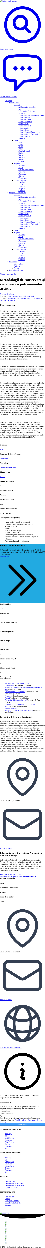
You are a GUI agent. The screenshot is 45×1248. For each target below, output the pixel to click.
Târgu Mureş (9, 1142)
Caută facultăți (10, 1181)
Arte (1, 449)
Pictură (7, 698)
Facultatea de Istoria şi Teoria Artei (21, 296)
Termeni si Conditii (12, 1201)
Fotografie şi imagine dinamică (16, 700)
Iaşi (6, 1136)
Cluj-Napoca (9, 1138)
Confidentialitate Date (13, 1203)
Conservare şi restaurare (8, 467)
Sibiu (6, 1148)
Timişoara (8, 1140)
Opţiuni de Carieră (11, 1187)
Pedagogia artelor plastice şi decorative (19, 711)
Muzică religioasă (11, 708)
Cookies (8, 1205)
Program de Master (7, 294)
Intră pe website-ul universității (11, 1048)
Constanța (8, 1146)
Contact (7, 1199)
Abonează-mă (22, 1124)
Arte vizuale (4, 458)
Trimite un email (6, 848)
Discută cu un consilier (8, 274)
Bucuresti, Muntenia (7, 300)
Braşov (7, 1144)
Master (2, 477)
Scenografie (9, 696)
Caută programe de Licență (14, 1183)
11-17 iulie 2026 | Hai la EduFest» (22, 8)
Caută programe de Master (14, 1185)
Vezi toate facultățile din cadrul (18, 875)
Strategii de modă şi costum (15, 692)
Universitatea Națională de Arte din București (23, 298)
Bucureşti (8, 1134)
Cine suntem (9, 1197)
